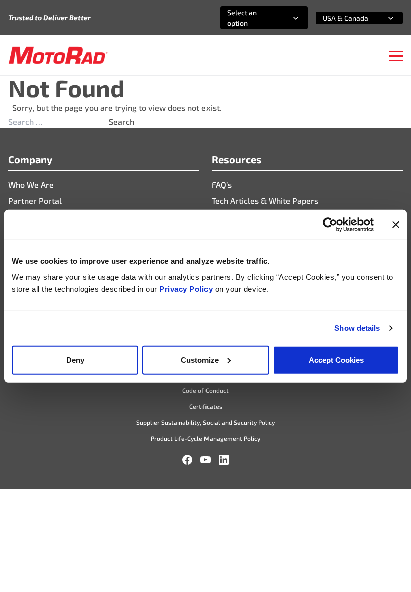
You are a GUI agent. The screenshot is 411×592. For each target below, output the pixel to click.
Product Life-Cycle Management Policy (205, 438)
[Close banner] (395, 224)
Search (121, 121)
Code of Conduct (205, 390)
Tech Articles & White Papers (265, 200)
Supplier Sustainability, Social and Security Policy (205, 422)
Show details (357, 328)
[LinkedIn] (224, 460)
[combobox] (252, 17)
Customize (200, 359)
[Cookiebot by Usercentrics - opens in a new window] (330, 224)
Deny (75, 359)
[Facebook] (187, 460)
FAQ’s (222, 184)
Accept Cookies (336, 359)
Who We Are (31, 184)
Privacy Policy (187, 288)
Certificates (205, 406)
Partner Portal (35, 200)
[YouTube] (205, 460)
